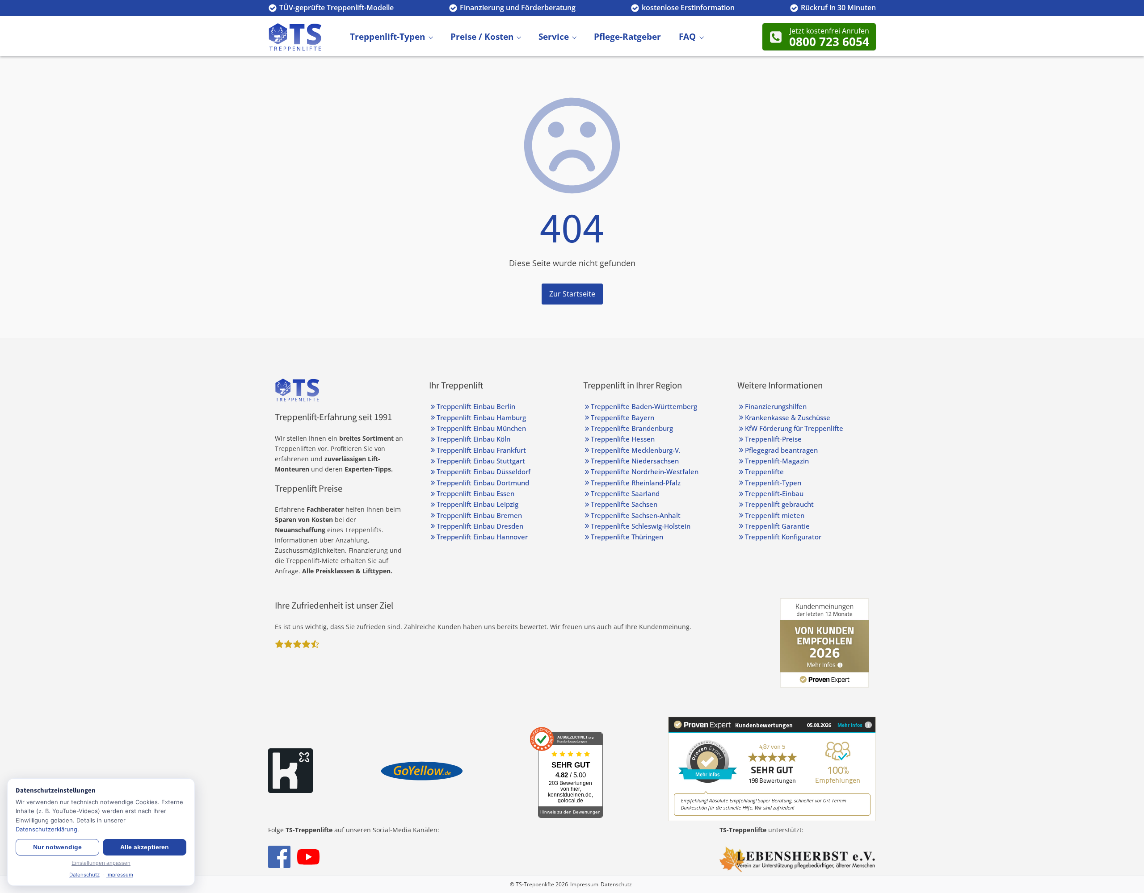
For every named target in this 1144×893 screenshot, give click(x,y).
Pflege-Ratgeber (627, 36)
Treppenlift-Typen (387, 36)
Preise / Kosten (481, 36)
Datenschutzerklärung (46, 829)
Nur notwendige (57, 847)
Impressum (584, 884)
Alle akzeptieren (144, 847)
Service (553, 36)
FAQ (687, 36)
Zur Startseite (572, 294)
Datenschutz (616, 884)
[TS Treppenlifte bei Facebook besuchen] (279, 857)
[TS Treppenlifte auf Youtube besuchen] (308, 857)
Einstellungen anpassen (101, 863)
